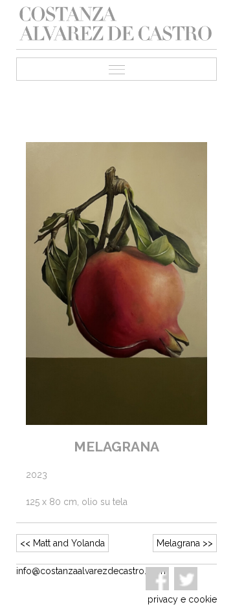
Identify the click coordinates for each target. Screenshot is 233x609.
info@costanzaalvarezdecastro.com (91, 571)
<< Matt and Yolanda (62, 543)
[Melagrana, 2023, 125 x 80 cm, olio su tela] (116, 283)
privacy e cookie (182, 599)
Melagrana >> (185, 543)
